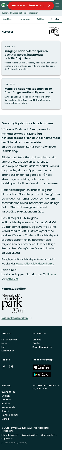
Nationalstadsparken (15, 318)
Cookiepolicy (48, 435)
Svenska (7, 392)
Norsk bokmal (10, 415)
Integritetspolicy (10, 435)
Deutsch (6, 399)
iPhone (51, 274)
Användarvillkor (30, 435)
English (6, 396)
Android (12, 278)
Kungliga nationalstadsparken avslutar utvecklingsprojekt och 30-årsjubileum (26, 54)
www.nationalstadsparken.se (34, 263)
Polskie (6, 403)
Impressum (7, 438)
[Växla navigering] (57, 5)
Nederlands (8, 407)
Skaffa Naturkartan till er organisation (46, 387)
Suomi (5, 411)
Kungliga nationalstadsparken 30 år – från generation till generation (29, 90)
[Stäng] (49, 5)
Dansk (5, 419)
